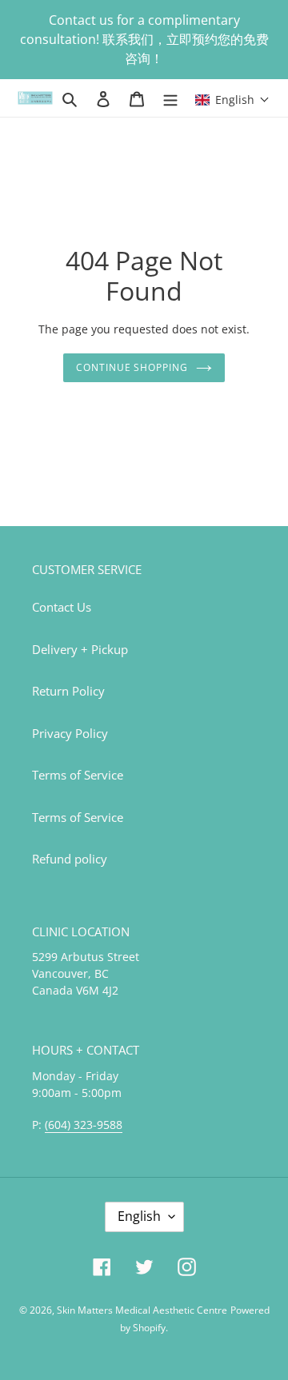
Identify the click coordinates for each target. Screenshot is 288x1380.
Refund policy (69, 859)
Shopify (149, 1327)
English (139, 1216)
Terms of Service (77, 775)
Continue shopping (132, 367)
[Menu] (170, 98)
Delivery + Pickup (80, 649)
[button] (232, 98)
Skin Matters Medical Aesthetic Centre (142, 1310)
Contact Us (61, 607)
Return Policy (68, 691)
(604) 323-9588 (83, 1124)
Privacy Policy (70, 733)
